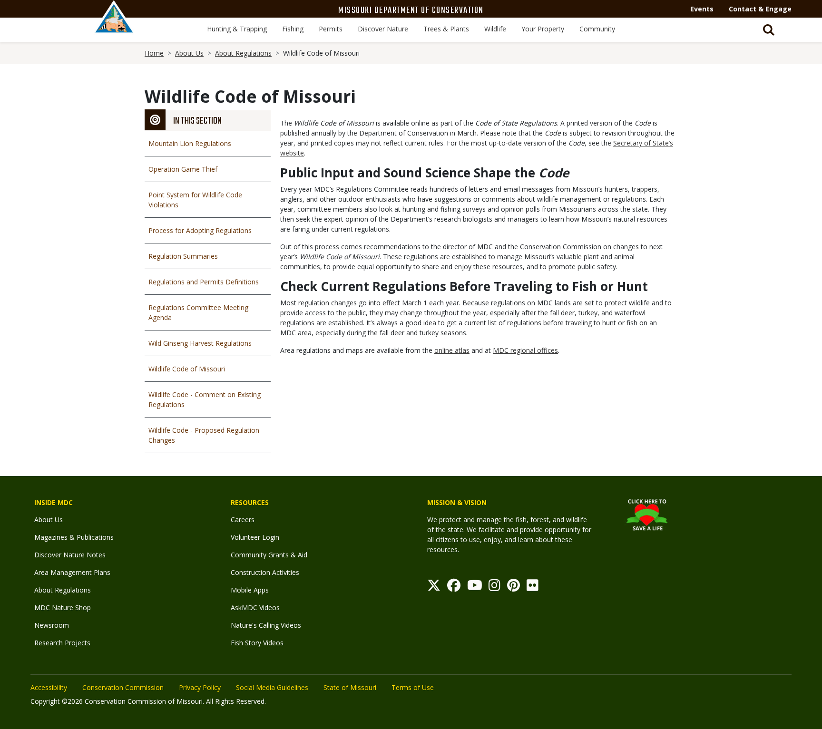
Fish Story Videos (257, 642)
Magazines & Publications (74, 537)
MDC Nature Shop (62, 607)
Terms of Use (412, 687)
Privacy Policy (200, 687)
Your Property (542, 28)
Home (154, 53)
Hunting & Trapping (237, 28)
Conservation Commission (123, 687)
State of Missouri (349, 687)
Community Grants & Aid (269, 554)
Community (597, 28)
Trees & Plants (446, 28)
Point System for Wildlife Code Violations (195, 199)
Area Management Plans (72, 572)
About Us (189, 53)
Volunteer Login (255, 537)
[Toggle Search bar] (768, 30)
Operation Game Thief (182, 169)
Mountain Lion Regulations (189, 143)
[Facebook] (453, 587)
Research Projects (62, 642)
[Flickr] (532, 587)
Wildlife (495, 28)
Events (702, 8)
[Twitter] (433, 587)
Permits (330, 28)
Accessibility (48, 687)
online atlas (452, 350)
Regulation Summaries (183, 256)
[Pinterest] (513, 587)
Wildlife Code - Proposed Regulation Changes (203, 435)
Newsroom (51, 625)
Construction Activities (265, 572)
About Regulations (243, 53)
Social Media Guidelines (272, 687)
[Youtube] (474, 587)
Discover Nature (383, 28)
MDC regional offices (525, 350)
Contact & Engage (760, 8)
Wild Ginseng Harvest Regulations (200, 343)
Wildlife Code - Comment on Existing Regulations (204, 399)
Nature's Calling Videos (266, 625)
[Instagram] (494, 587)
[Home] (114, 27)
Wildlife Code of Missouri (186, 368)
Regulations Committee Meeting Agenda (198, 312)
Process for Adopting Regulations (200, 230)
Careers (242, 519)
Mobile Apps (250, 589)
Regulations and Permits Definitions (203, 281)
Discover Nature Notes (70, 554)
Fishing (292, 28)
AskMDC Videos (255, 607)
